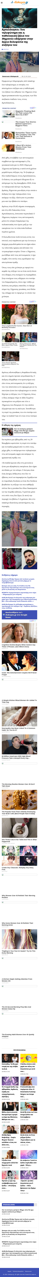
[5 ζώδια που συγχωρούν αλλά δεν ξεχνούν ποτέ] (10, 1154)
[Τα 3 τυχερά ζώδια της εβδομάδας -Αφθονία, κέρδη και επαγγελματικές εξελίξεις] (10, 1081)
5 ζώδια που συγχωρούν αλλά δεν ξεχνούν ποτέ (10, 1162)
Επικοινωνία (28, 1271)
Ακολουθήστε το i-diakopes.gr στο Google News (16, 614)
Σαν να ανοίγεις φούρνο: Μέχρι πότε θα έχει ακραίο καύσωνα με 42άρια (24, 431)
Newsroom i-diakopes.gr (10, 76)
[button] (19, 18)
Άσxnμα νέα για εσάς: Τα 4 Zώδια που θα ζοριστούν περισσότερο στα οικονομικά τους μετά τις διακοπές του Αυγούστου (18, 587)
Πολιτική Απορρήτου (18, 1271)
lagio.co (34, 1274)
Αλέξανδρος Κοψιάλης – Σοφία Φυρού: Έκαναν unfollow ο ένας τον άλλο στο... (9, 1140)
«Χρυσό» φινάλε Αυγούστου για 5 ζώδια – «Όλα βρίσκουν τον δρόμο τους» (28, 1186)
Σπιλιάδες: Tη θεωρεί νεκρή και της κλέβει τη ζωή (10, 1066)
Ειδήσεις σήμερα (10, 575)
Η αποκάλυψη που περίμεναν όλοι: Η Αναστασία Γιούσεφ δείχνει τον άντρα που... (27, 1092)
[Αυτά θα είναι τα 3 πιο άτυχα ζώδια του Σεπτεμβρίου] (28, 1106)
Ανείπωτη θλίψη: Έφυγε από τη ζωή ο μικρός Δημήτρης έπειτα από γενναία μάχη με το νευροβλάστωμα (18, 580)
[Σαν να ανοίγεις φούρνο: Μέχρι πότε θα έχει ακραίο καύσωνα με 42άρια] (7, 431)
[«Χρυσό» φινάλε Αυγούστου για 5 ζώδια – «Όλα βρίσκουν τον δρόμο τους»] (28, 1174)
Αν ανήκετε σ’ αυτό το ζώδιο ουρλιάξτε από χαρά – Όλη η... (28, 1162)
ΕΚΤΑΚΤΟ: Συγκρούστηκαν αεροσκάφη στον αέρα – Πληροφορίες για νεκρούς (19, 593)
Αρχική (9, 1271)
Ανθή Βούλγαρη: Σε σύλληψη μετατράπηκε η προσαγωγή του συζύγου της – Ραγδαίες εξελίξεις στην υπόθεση (19, 606)
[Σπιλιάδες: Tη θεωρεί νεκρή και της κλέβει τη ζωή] (10, 1058)
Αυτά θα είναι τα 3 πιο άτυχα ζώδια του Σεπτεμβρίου (28, 1114)
